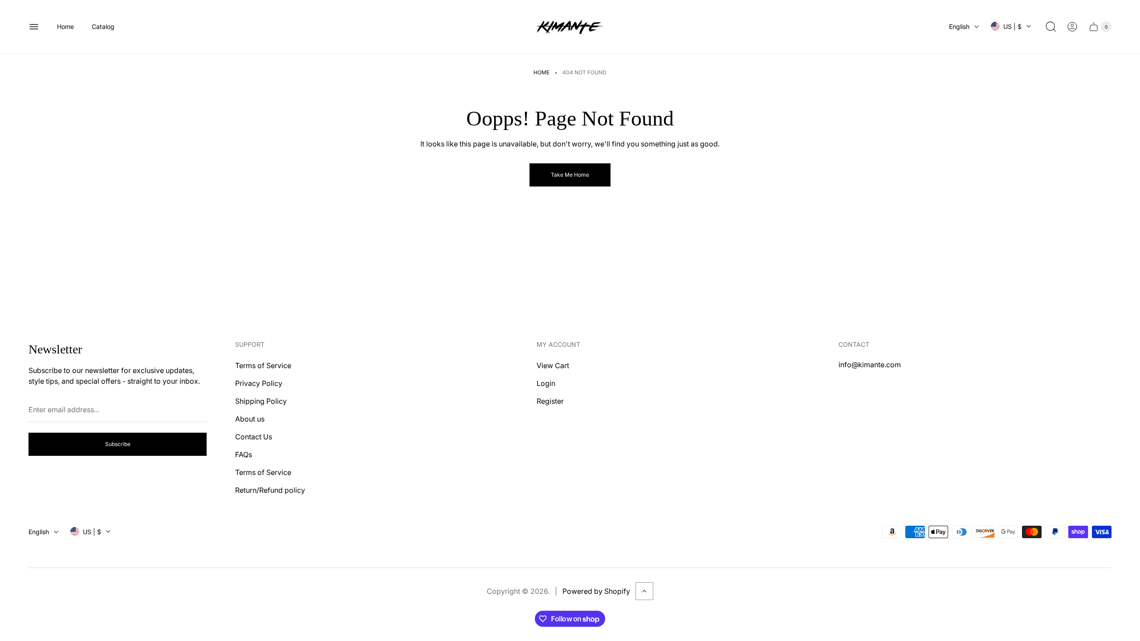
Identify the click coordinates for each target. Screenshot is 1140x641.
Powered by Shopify (596, 591)
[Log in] (1072, 27)
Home (541, 72)
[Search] (1051, 27)
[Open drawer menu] (34, 27)
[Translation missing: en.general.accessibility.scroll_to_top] (644, 591)
